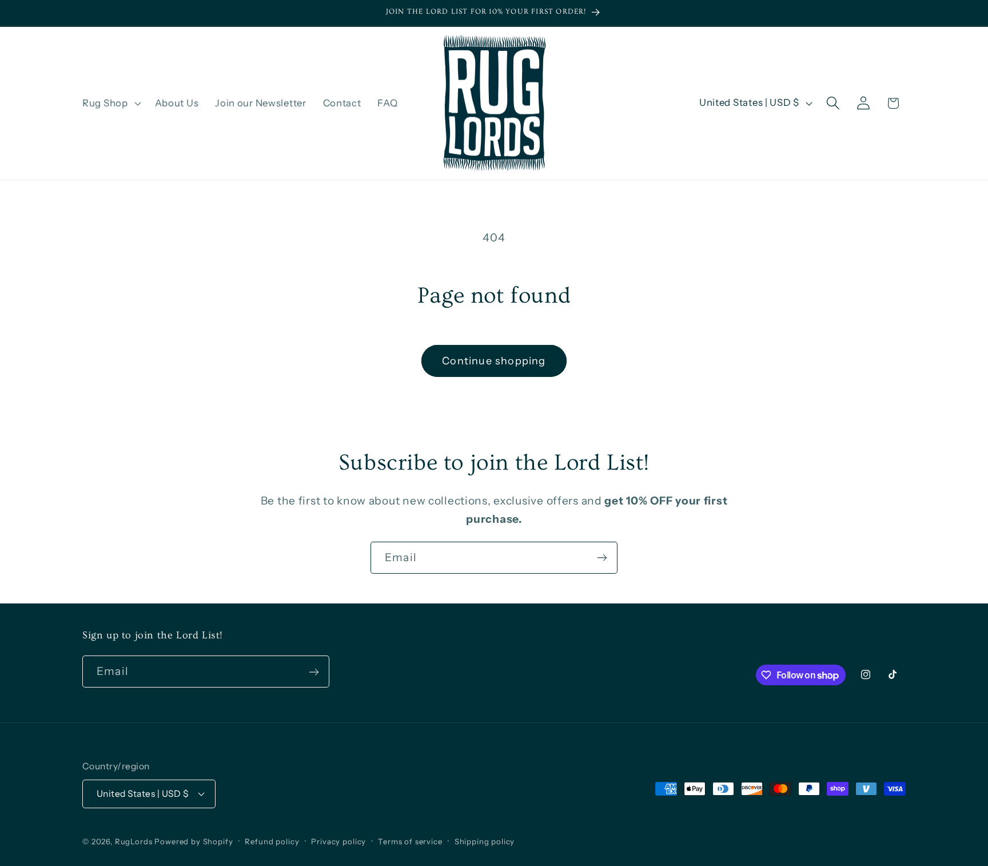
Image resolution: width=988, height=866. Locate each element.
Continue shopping (493, 361)
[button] (110, 103)
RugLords (134, 840)
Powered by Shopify (193, 840)
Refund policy (272, 840)
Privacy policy (338, 840)
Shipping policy (485, 840)
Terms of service (410, 840)
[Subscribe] (602, 558)
